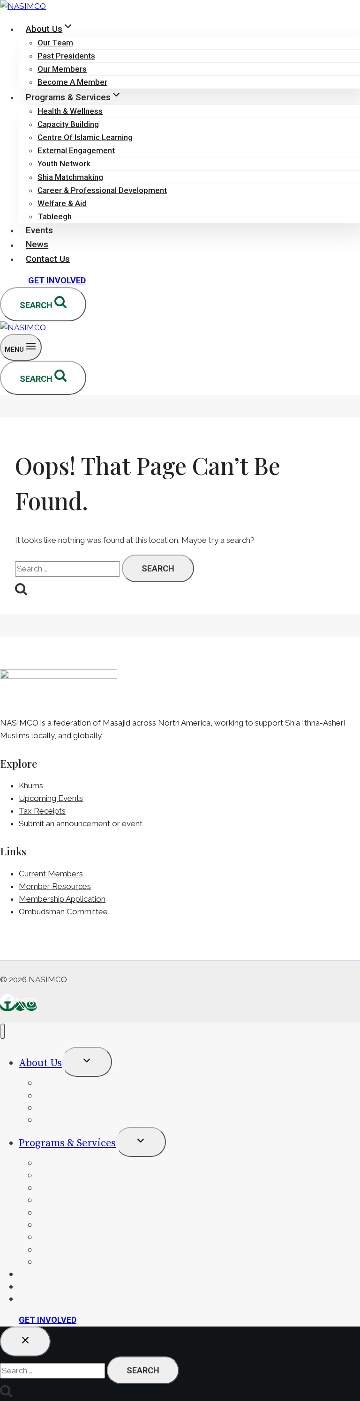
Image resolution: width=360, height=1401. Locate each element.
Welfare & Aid (62, 203)
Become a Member (72, 82)
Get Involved (57, 280)
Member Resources (55, 886)
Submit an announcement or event (80, 823)
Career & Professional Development (102, 190)
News (37, 244)
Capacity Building (68, 124)
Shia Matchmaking (70, 177)
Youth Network (64, 163)
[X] (20, 1006)
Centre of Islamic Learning (85, 137)
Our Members (62, 69)
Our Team (55, 42)
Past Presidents (66, 55)
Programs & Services (67, 1143)
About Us (40, 1063)
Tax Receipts (42, 810)
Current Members (51, 873)
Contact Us (48, 258)
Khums (31, 785)
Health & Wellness (70, 111)
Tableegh (55, 216)
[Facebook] (7, 1006)
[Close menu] (2, 1031)
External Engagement (76, 150)
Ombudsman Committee (63, 911)
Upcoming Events (51, 798)
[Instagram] (31, 1006)
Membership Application (62, 899)
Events (39, 230)
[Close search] (25, 1342)
